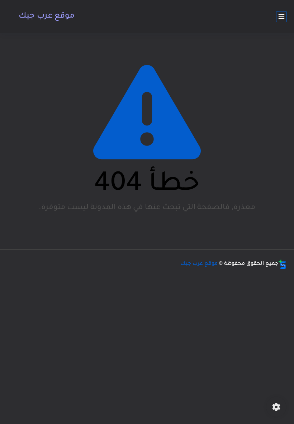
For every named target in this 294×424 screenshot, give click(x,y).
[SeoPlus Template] (282, 264)
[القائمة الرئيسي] (281, 16)
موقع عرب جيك (47, 16)
